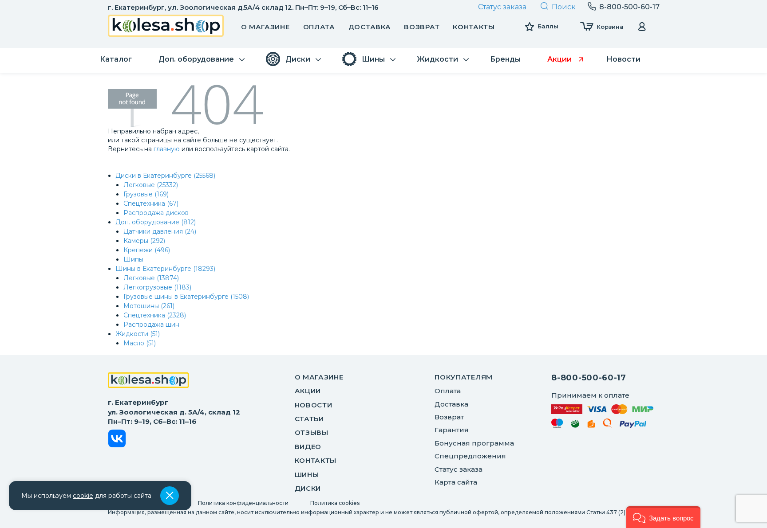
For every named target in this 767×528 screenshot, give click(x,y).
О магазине (265, 27)
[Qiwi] (607, 424)
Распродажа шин (151, 325)
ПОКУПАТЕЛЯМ (464, 377)
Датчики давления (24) (159, 231)
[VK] (117, 440)
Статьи (309, 419)
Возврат (421, 27)
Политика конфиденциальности (243, 503)
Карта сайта (456, 482)
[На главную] (148, 381)
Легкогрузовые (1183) (157, 287)
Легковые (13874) (151, 278)
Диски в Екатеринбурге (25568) (165, 176)
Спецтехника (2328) (154, 315)
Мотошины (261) (148, 306)
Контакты (474, 27)
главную (167, 149)
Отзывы (311, 432)
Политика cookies (335, 503)
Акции (308, 391)
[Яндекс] (591, 425)
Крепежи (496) (146, 250)
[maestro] (557, 424)
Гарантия (452, 430)
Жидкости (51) (137, 334)
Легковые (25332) (150, 185)
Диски (308, 488)
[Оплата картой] (602, 409)
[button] (663, 517)
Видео (308, 446)
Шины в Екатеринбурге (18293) (165, 269)
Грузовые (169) (146, 194)
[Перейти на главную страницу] (166, 27)
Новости (313, 405)
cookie (83, 496)
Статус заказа (502, 7)
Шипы (133, 259)
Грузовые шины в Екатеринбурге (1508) (186, 297)
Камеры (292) (144, 241)
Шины (307, 474)
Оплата (319, 27)
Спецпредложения (470, 456)
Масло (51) (139, 343)
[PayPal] (633, 426)
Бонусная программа (474, 443)
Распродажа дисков (156, 213)
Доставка (369, 27)
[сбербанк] (575, 425)
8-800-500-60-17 (588, 378)
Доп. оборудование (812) (155, 222)
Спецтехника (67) (150, 203)
